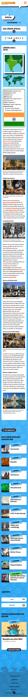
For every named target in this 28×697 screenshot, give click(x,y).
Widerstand (13, 277)
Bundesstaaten (13, 210)
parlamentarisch (14, 200)
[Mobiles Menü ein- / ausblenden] (25, 2)
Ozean (4, 135)
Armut (19, 313)
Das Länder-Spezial (12, 29)
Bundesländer (16, 208)
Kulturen (5, 246)
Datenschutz (14, 683)
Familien (9, 309)
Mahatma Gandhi (18, 269)
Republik (13, 202)
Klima (11, 147)
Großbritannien (7, 265)
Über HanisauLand (15, 676)
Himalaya (18, 137)
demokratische (7, 202)
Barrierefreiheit (15, 686)
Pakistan (5, 143)
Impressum (15, 679)
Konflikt (9, 218)
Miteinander (12, 23)
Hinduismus (6, 356)
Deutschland (9, 208)
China (9, 143)
